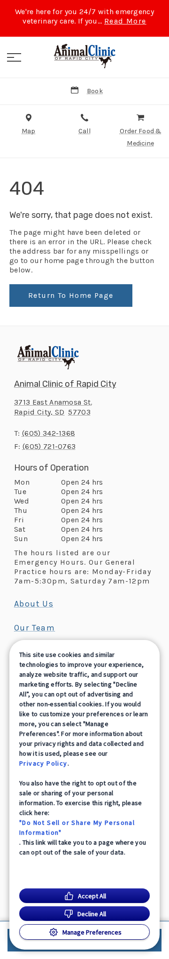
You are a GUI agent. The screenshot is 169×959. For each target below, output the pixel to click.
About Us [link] (34, 603)
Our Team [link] (34, 627)
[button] (14, 57)
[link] (84, 56)
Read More (125, 21)
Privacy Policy (43, 763)
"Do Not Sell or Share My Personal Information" (77, 827)
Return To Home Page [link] (71, 295)
